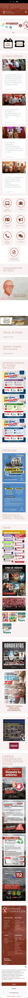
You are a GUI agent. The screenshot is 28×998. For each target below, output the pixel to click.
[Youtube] (17, 1)
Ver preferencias (14, 992)
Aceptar (14, 984)
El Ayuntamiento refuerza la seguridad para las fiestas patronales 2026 (13, 113)
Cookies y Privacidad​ (11, 996)
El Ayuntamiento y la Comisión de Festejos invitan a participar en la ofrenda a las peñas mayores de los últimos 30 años (14, 80)
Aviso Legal (19, 996)
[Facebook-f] (10, 1)
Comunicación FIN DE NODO (12, 269)
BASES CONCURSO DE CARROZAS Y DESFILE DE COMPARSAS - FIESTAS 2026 (13, 516)
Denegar (14, 988)
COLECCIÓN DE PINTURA (18, 294)
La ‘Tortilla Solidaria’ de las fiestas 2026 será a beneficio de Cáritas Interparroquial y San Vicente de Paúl (14, 182)
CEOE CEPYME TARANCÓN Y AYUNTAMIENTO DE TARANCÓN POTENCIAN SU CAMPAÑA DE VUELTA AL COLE (14, 147)
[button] (25, 967)
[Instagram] (13, 1)
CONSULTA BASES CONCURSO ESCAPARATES (14, 708)
